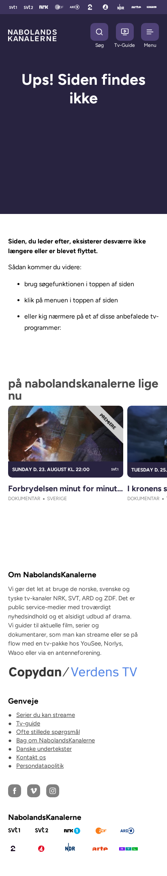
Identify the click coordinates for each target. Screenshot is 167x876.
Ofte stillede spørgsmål (48, 732)
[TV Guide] (125, 32)
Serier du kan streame (45, 715)
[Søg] (99, 32)
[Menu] (150, 32)
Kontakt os (31, 757)
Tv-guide (28, 723)
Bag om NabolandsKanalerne (55, 740)
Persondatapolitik (40, 765)
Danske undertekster (44, 748)
